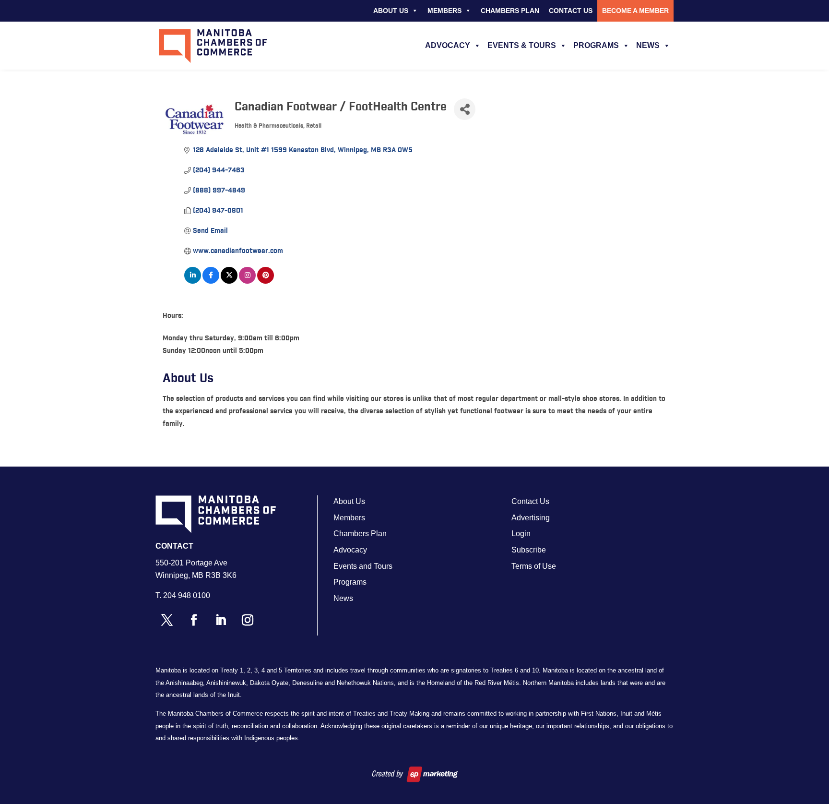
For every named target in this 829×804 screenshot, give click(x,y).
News (648, 45)
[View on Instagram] (247, 281)
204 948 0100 (186, 595)
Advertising (530, 518)
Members (444, 10)
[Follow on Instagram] (247, 620)
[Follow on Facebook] (193, 620)
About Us (390, 10)
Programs (596, 45)
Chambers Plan (510, 10)
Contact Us (570, 10)
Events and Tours (362, 566)
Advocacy (447, 45)
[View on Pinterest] (265, 281)
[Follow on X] (166, 620)
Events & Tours (521, 45)
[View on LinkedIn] (192, 281)
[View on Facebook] (210, 281)
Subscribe (528, 550)
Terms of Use (533, 566)
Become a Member (635, 10)
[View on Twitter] (229, 281)
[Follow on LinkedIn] (220, 620)
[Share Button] (464, 109)
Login (521, 533)
